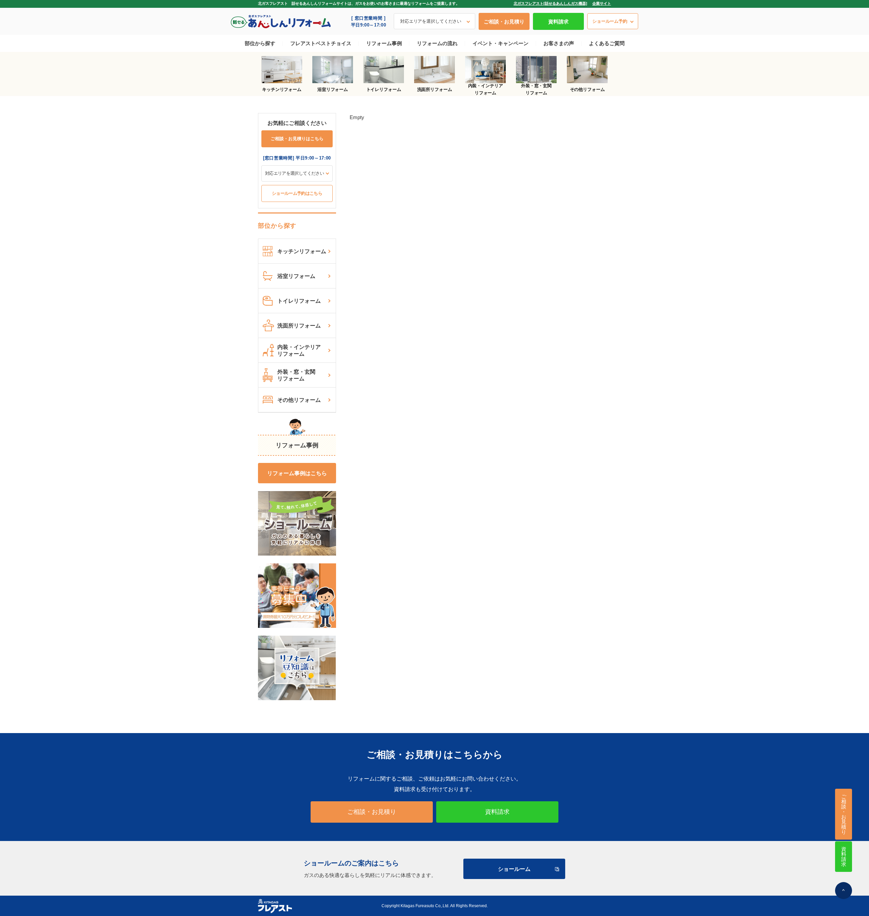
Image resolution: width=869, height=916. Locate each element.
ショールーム (514, 869)
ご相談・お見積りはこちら (297, 138)
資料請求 (558, 21)
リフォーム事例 (384, 43)
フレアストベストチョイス (320, 43)
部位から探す (260, 43)
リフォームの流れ (437, 43)
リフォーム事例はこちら (297, 473)
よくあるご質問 (607, 43)
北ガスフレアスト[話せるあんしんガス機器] (550, 3)
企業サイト (601, 3)
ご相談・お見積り (504, 21)
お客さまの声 (558, 43)
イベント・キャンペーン (501, 43)
